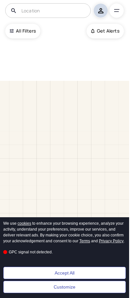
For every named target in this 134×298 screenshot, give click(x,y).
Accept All (64, 273)
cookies (24, 223)
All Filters (26, 31)
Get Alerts (108, 31)
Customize (64, 287)
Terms (84, 241)
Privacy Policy (111, 241)
